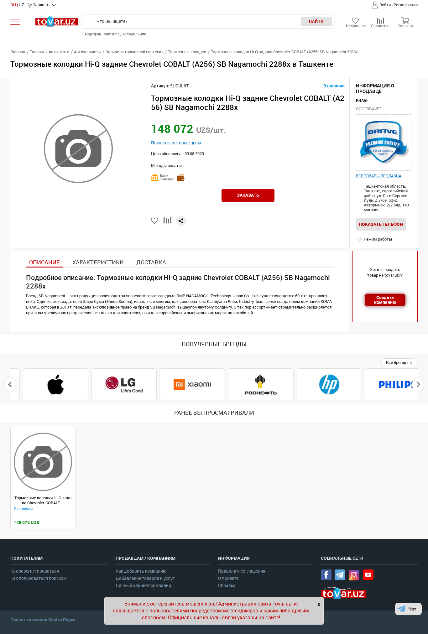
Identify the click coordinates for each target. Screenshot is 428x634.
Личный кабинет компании (143, 585)
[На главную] (56, 21)
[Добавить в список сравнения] (167, 222)
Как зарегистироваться (34, 571)
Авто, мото (59, 51)
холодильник (134, 34)
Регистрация (406, 5)
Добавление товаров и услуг (145, 578)
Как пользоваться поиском (38, 578)
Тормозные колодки (187, 51)
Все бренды (398, 362)
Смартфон (92, 34)
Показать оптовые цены (176, 143)
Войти (385, 5)
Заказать (248, 195)
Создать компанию (385, 300)
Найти (316, 21)
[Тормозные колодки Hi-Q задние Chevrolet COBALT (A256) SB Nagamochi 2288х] (43, 461)
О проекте (228, 578)
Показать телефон (381, 224)
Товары (37, 51)
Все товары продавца (378, 176)
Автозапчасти (87, 51)
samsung (112, 34)
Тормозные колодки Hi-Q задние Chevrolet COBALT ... (42, 500)
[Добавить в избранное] (155, 221)
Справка (227, 585)
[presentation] (10, 384)
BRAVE (362, 100)
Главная (17, 51)
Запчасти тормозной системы (134, 51)
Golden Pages (61, 619)
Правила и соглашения (241, 571)
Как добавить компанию (141, 571)
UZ (21, 5)
